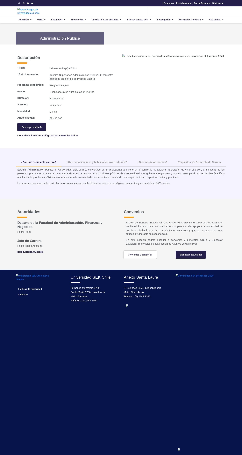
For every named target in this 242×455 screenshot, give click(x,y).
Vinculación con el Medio (105, 19)
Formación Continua (190, 19)
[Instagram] (19, 3)
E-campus (168, 3)
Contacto (23, 294)
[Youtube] (32, 3)
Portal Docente (202, 3)
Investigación (163, 19)
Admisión (24, 19)
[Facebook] (28, 3)
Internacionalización (137, 19)
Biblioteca (217, 3)
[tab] (38, 162)
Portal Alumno (184, 3)
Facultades (57, 19)
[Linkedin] (23, 3)
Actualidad (214, 19)
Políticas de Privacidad (30, 288)
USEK (40, 19)
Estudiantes (77, 19)
